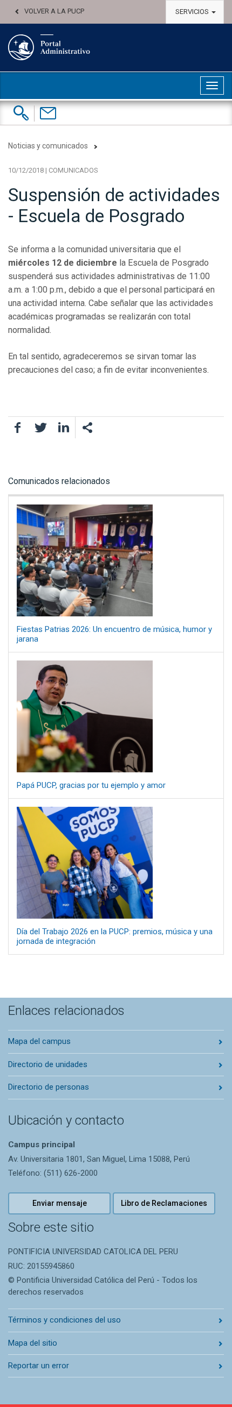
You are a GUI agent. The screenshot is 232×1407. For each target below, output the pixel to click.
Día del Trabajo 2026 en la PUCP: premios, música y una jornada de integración (115, 936)
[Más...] (87, 427)
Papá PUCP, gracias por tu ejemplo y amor (91, 785)
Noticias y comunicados (48, 145)
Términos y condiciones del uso (64, 1320)
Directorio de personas (48, 1087)
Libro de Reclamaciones (164, 1203)
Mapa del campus (39, 1041)
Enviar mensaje (59, 1203)
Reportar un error (38, 1365)
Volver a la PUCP (54, 11)
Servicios (192, 12)
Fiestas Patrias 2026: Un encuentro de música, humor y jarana (114, 634)
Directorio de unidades (47, 1064)
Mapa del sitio (32, 1343)
